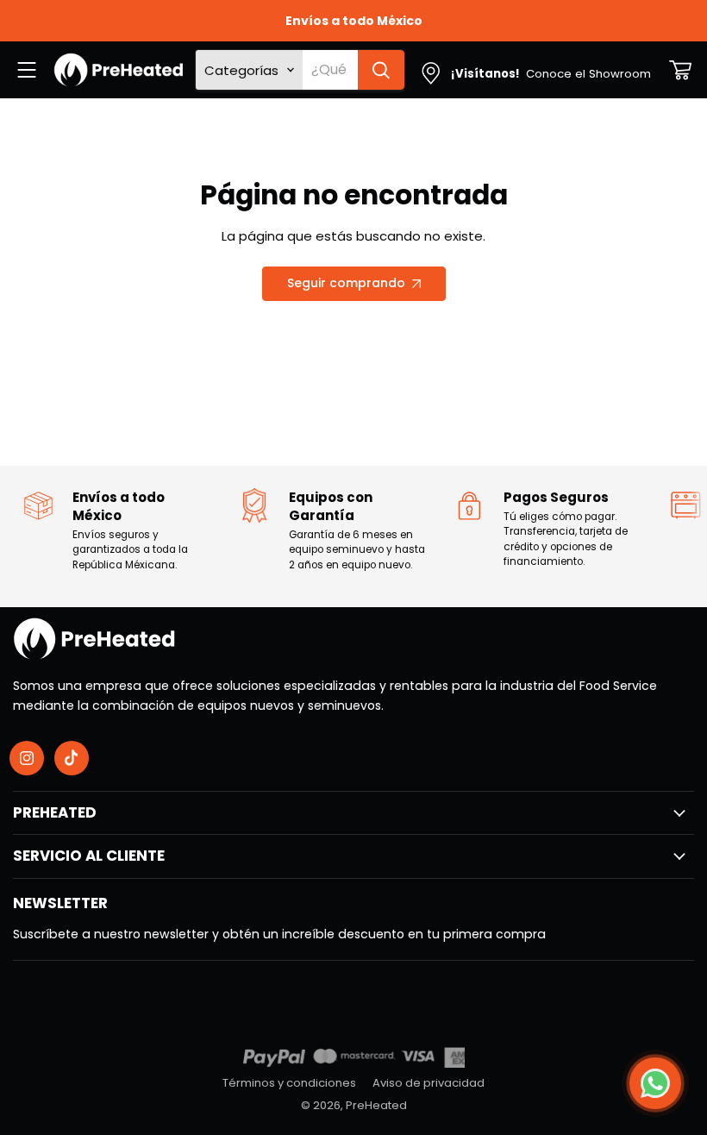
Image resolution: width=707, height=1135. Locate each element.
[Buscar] (381, 70)
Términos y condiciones (289, 1083)
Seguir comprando (346, 283)
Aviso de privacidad (428, 1083)
